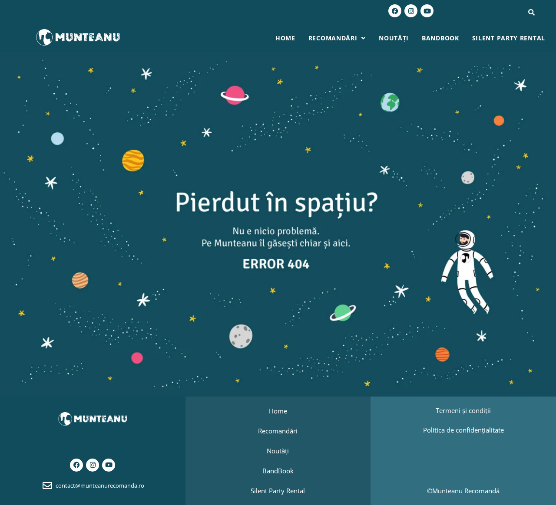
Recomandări (332, 38)
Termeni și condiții (463, 410)
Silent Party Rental (508, 38)
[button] (337, 38)
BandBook (440, 38)
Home (285, 38)
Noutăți (394, 38)
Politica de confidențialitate (463, 430)
